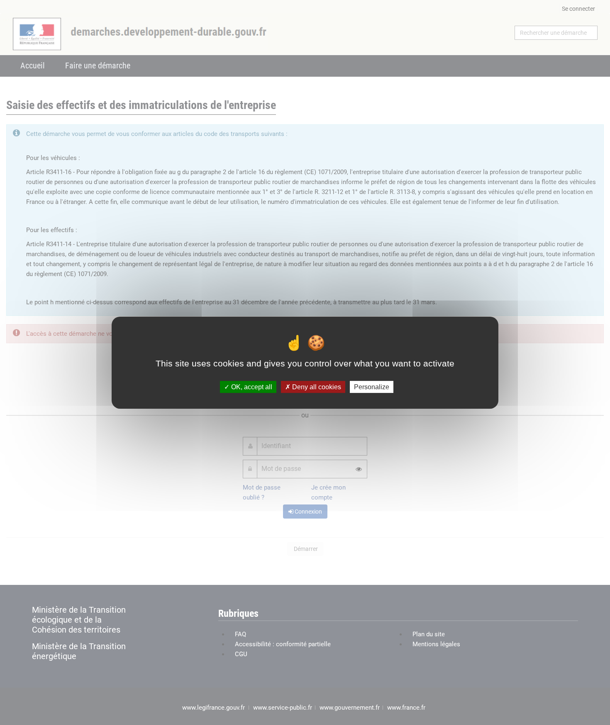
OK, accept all (250, 386)
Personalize (371, 386)
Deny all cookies (315, 386)
